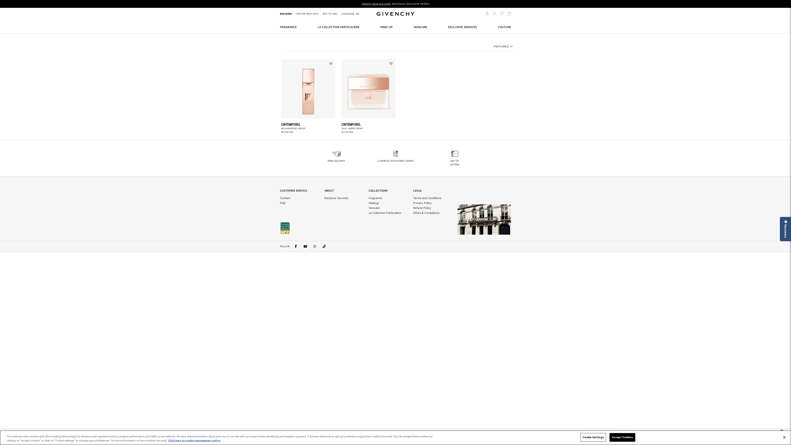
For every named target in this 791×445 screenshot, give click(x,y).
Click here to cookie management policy (194, 440)
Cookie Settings (593, 437)
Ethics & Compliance (426, 212)
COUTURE (504, 27)
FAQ (282, 203)
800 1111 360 (330, 13)
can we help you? (307, 13)
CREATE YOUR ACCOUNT (376, 3)
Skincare (374, 208)
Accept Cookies (622, 437)
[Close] (784, 437)
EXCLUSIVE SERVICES (462, 27)
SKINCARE (420, 27)
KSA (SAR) (286, 13)
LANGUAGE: (350, 13)
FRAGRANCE (288, 27)
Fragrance (375, 198)
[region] (395, 437)
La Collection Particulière (385, 212)
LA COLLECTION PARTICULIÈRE (338, 27)
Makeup (374, 203)
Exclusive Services (336, 198)
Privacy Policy (422, 203)
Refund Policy (422, 208)
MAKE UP (386, 27)
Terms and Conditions (427, 198)
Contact (285, 198)
